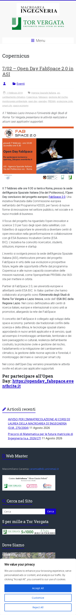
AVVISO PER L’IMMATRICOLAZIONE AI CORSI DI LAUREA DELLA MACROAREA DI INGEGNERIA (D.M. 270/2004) (39, 423)
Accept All (38, 588)
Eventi (21, 84)
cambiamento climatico (13, 97)
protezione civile (65, 101)
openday (42, 101)
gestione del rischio (58, 97)
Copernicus (31, 97)
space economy (20, 105)
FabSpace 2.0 (57, 197)
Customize (38, 597)
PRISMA (52, 101)
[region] (38, 587)
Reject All (38, 607)
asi (58, 92)
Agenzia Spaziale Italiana (43, 92)
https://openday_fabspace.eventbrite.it (38, 383)
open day (32, 101)
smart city (7, 105)
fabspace (43, 97)
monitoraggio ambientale (14, 101)
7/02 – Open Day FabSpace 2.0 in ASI (38, 71)
